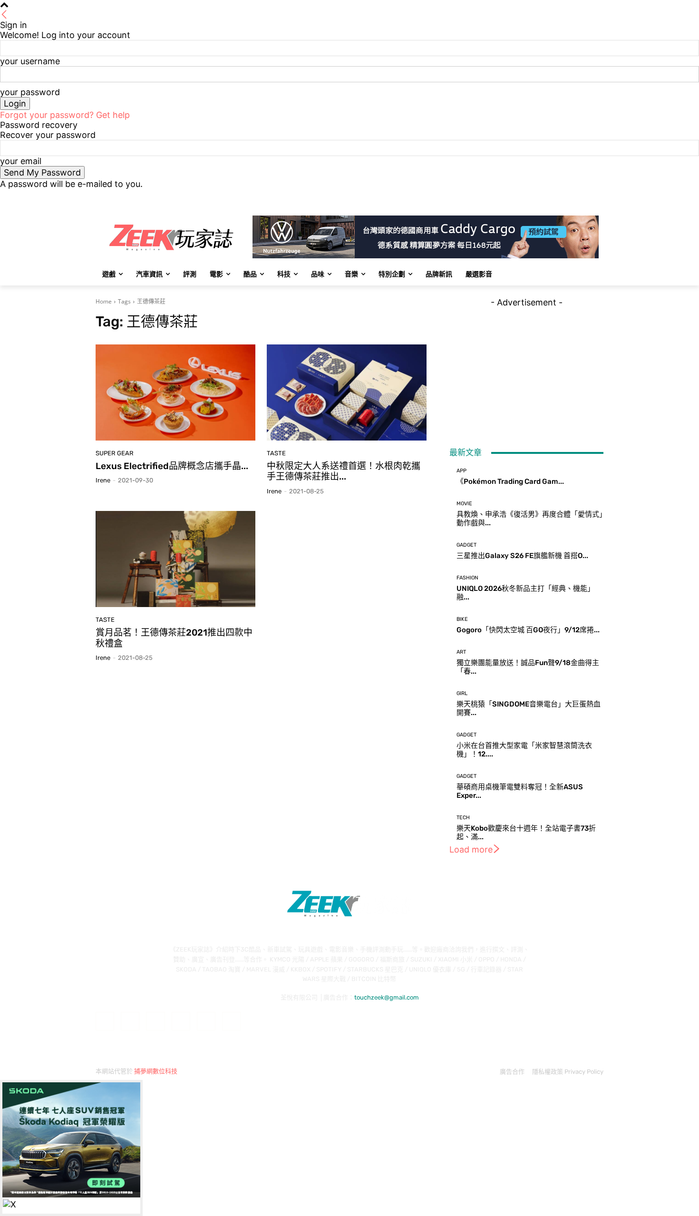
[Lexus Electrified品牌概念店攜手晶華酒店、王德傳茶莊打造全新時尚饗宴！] (175, 392)
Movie (464, 503)
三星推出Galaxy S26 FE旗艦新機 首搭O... (522, 555)
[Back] (4, 15)
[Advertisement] (526, 366)
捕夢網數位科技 (155, 1071)
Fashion (467, 577)
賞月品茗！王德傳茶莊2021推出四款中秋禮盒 (174, 638)
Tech (463, 817)
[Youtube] (597, 195)
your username (30, 61)
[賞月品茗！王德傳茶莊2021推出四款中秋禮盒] (175, 559)
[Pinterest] (181, 1021)
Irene (103, 480)
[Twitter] (571, 195)
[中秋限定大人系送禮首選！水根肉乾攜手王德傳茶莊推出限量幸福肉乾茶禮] (347, 392)
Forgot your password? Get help (65, 115)
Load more (471, 849)
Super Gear (115, 453)
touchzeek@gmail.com (386, 997)
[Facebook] (545, 195)
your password (30, 92)
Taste (276, 453)
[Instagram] (558, 195)
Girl (461, 693)
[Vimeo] (584, 195)
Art (461, 652)
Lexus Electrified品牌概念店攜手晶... (172, 466)
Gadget (466, 545)
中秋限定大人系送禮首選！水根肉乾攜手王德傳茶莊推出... (343, 471)
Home (104, 301)
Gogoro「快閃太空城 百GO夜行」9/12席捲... (528, 630)
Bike (462, 619)
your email (20, 161)
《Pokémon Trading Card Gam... (510, 481)
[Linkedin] (155, 1021)
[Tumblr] (206, 1021)
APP (461, 470)
